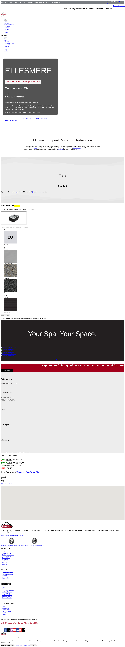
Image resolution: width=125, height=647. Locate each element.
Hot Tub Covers (6, 562)
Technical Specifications (8, 596)
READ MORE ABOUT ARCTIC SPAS (12, 535)
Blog (3, 587)
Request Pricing (5, 315)
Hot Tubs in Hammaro (8, 590)
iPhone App (5, 577)
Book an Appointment (11, 120)
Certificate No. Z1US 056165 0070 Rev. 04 (34, 545)
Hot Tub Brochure (7, 592)
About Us (4, 606)
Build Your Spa (27, 118)
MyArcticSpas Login (7, 574)
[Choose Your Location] (5, 20)
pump (41, 192)
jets (36, 148)
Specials (6, 29)
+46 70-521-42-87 (113, 1)
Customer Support (7, 611)
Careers (4, 612)
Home (5, 21)
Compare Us (5, 608)
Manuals (4, 588)
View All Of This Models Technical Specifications (16, 452)
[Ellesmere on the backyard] (8, 347)
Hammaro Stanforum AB (27, 472)
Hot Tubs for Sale (7, 595)
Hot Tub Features (6, 556)
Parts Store (7, 31)
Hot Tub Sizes (6, 593)
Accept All (33, 645)
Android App (5, 578)
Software (4, 575)
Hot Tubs (6, 23)
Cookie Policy (26, 645)
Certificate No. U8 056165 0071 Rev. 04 (12, 545)
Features (6, 27)
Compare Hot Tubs (7, 598)
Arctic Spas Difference (8, 555)
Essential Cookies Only (7, 645)
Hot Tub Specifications (42, 118)
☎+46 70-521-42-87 (6, 483)
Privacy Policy (6, 609)
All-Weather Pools (9, 24)
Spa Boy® (7, 26)
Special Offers (6, 558)
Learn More (7, 370)
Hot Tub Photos (6, 561)
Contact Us (5, 614)
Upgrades (4, 564)
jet (40, 107)
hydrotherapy (77, 148)
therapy (60, 149)
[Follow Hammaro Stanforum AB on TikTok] (23, 631)
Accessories (5, 559)
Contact (6, 32)
